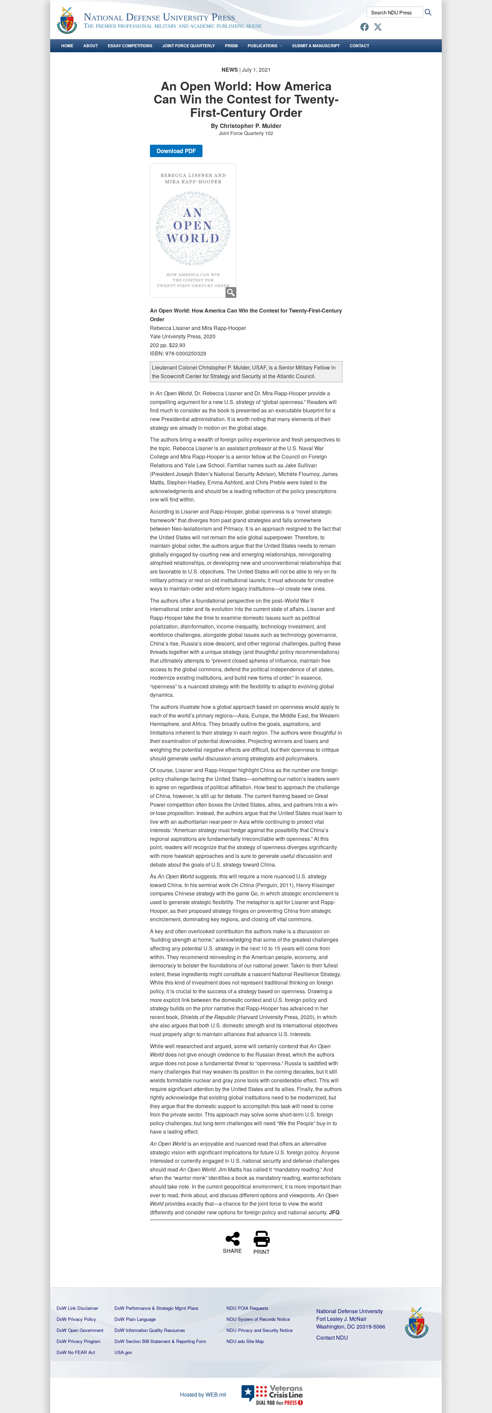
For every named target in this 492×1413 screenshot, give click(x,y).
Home (67, 46)
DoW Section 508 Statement (142, 1341)
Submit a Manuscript (316, 46)
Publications (262, 46)
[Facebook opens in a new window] (364, 28)
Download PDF (176, 151)
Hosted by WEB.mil (203, 1394)
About (90, 46)
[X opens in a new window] (378, 28)
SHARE (232, 1250)
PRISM (231, 46)
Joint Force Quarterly (188, 46)
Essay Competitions (130, 46)
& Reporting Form (189, 1341)
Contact (359, 46)
